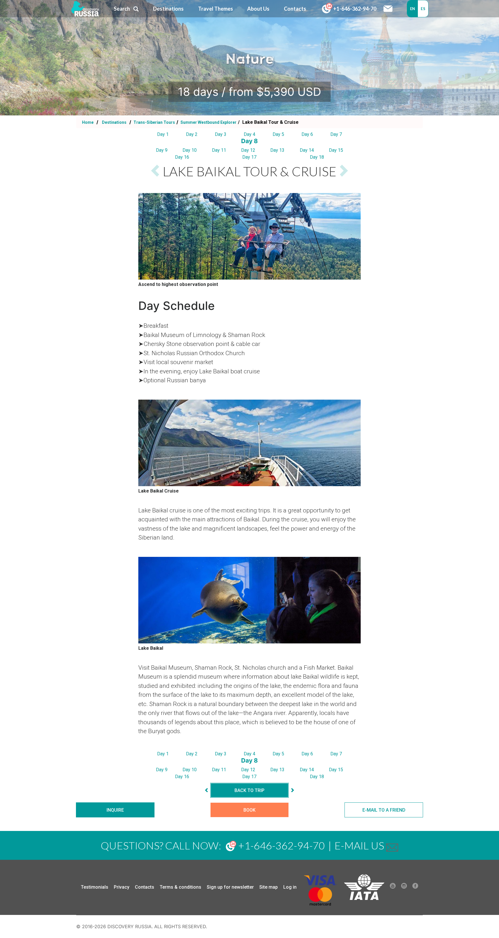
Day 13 (277, 150)
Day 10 (190, 150)
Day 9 (161, 150)
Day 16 (182, 157)
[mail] (392, 845)
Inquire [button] (115, 810)
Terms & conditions (180, 887)
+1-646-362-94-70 (354, 8)
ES (423, 8)
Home (88, 122)
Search (122, 8)
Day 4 (249, 134)
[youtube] (393, 887)
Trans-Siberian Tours (154, 122)
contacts (295, 8)
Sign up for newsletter (230, 887)
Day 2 (192, 134)
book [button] (249, 810)
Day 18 (317, 157)
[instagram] (404, 887)
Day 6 (307, 134)
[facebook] (415, 887)
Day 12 (248, 150)
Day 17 (249, 157)
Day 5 (278, 134)
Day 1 (163, 134)
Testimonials (94, 887)
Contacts (144, 887)
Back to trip (249, 790)
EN (412, 8)
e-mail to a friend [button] (383, 810)
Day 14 (307, 150)
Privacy (121, 887)
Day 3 (220, 134)
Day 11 (219, 150)
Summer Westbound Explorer (208, 122)
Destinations (113, 122)
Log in (290, 887)
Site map (268, 887)
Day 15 (336, 150)
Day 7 (336, 134)
